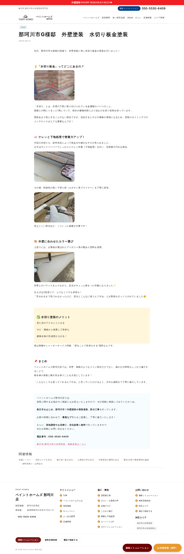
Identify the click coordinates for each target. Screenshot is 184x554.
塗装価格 (67, 506)
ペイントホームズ (91, 17)
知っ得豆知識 (119, 17)
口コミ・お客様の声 (110, 500)
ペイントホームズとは (73, 500)
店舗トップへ (25, 460)
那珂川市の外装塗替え (146, 528)
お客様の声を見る (86, 460)
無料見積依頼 (144, 500)
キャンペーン (69, 511)
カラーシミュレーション (111, 527)
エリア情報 (159, 17)
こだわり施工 (107, 511)
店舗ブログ (106, 506)
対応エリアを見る (44, 460)
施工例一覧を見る (65, 460)
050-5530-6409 (154, 8)
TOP (65, 495)
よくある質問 (69, 516)
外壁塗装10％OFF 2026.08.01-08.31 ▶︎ (92, 2)
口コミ (138, 18)
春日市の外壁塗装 (144, 523)
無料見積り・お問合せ (32, 463)
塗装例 (130, 18)
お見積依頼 (167, 547)
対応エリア (143, 506)
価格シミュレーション (129, 8)
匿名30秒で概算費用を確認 (136, 460)
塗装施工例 (106, 495)
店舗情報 (147, 17)
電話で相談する (145, 511)
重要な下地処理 (108, 516)
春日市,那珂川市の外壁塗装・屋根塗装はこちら (61, 444)
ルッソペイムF (107, 521)
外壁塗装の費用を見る (109, 460)
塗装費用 (106, 17)
